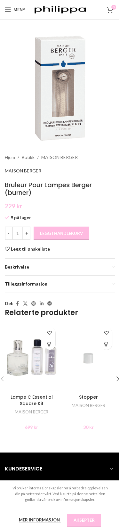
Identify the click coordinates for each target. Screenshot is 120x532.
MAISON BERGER (59, 157)
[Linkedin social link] (41, 303)
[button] (49, 344)
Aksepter (84, 520)
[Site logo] (60, 9)
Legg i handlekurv (61, 233)
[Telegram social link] (49, 303)
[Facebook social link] (17, 303)
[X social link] (25, 303)
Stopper (88, 397)
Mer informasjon (40, 519)
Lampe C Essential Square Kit (32, 400)
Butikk (28, 157)
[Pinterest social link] (33, 303)
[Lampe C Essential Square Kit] (32, 357)
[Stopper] (89, 357)
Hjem (10, 157)
